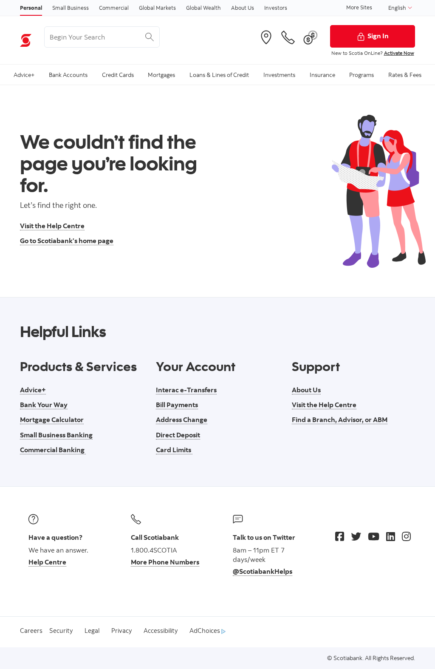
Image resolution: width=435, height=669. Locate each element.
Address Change (181, 419)
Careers (31, 630)
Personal (31, 7)
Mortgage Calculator (52, 419)
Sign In (378, 35)
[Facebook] (339, 536)
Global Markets (157, 7)
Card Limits (174, 449)
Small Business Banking (56, 435)
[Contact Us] (288, 37)
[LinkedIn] (390, 536)
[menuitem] (24, 75)
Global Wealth (203, 7)
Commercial (114, 7)
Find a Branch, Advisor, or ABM (339, 419)
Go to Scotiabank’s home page (66, 240)
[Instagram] (406, 536)
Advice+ (33, 390)
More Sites (359, 7)
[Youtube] (373, 536)
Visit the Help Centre (52, 225)
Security (61, 630)
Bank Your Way (44, 404)
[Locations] (266, 37)
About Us (242, 7)
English (397, 7)
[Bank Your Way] (310, 37)
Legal (92, 630)
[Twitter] (356, 536)
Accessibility (161, 630)
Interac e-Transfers (186, 390)
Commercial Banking (53, 449)
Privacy (121, 630)
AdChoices (205, 630)
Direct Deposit (178, 435)
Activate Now (399, 53)
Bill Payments (177, 404)
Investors (275, 7)
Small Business (70, 7)
